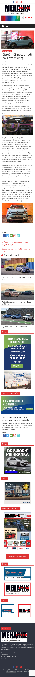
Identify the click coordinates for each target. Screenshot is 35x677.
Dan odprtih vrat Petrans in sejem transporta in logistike (15, 418)
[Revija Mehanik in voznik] (3, 26)
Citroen (8, 61)
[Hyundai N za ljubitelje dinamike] (17, 309)
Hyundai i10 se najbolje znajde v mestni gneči (17, 278)
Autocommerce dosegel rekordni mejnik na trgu (15, 243)
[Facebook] (4, 235)
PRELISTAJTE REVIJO (17, 531)
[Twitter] (7, 235)
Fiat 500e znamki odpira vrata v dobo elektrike (16, 303)
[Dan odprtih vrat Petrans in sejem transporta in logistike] (17, 397)
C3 (4, 61)
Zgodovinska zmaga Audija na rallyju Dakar (16, 250)
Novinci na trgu (7, 51)
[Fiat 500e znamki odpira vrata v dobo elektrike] (17, 284)
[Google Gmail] (14, 235)
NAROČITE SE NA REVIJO (17, 556)
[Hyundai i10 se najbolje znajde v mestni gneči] (17, 259)
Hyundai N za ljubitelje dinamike (14, 327)
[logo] (14, 632)
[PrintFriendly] (18, 235)
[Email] (11, 235)
